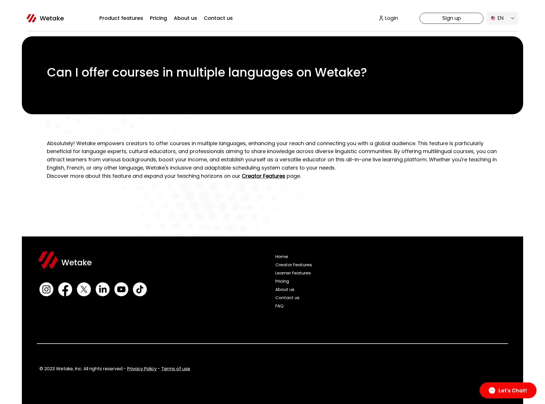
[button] (121, 18)
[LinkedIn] (103, 289)
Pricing (282, 281)
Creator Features (293, 265)
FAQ (279, 306)
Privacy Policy (142, 368)
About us (284, 289)
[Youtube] (121, 289)
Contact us (287, 298)
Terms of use (175, 368)
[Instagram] (46, 289)
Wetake (52, 18)
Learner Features (293, 273)
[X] (84, 289)
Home (281, 256)
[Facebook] (65, 289)
